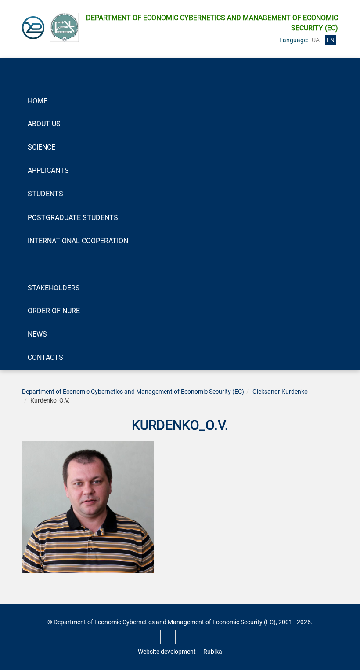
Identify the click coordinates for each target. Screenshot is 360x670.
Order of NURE (54, 311)
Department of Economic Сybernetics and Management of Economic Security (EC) (133, 391)
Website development (167, 651)
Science (41, 147)
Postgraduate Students (73, 217)
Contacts (45, 357)
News (37, 334)
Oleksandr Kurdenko (280, 391)
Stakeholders (54, 288)
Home (37, 101)
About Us (44, 124)
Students (45, 194)
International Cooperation (78, 241)
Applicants (48, 170)
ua (316, 40)
